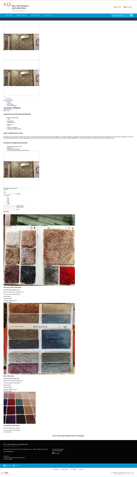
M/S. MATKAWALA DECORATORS (20, 8)
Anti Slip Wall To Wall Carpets (12, 425)
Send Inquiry (8, 98)
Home (8, 101)
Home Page (9, 15)
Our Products (35, 15)
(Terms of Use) (131, 472)
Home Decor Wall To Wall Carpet (12, 287)
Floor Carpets (10, 104)
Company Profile (21, 15)
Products (9, 103)
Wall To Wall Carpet (9, 376)
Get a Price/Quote (8, 109)
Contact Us (47, 15)
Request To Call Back (8, 100)
